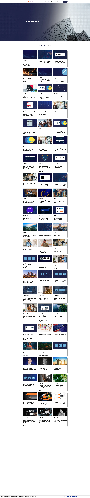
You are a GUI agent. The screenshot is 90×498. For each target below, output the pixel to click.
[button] (38, 2)
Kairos (46, 1)
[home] (27, 2)
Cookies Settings (64, 496)
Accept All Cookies (74, 496)
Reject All (69, 496)
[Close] (89, 496)
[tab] (43, 45)
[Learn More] (30, 58)
